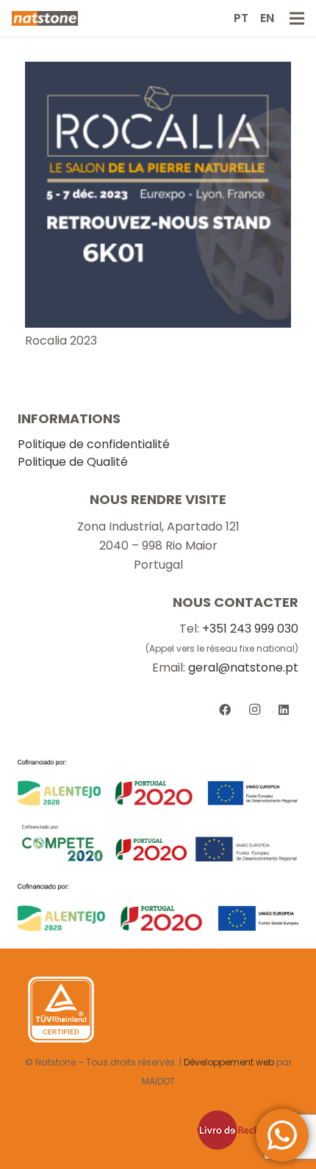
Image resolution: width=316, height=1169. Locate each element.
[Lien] (45, 18)
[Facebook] (225, 709)
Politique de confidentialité (94, 444)
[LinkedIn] (283, 709)
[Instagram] (254, 709)
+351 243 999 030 (250, 628)
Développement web (229, 1062)
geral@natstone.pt (243, 667)
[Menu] (297, 18)
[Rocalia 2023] (158, 70)
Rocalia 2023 (61, 340)
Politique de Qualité (73, 461)
